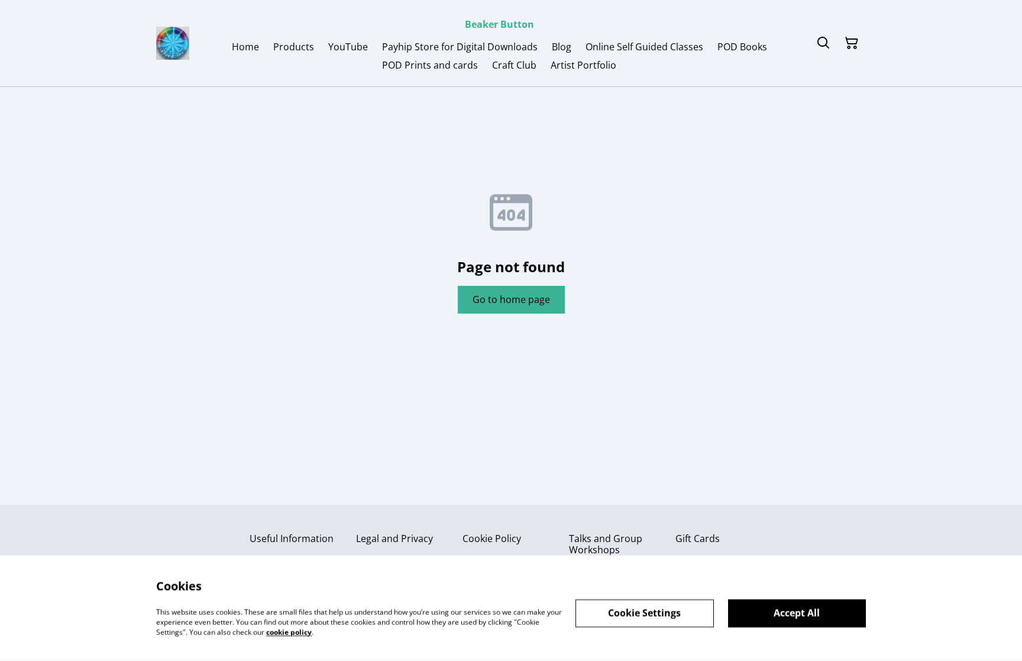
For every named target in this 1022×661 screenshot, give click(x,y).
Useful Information (292, 538)
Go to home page (511, 299)
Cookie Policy (492, 538)
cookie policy (289, 632)
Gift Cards (697, 538)
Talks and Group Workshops (605, 544)
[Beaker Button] (172, 43)
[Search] (823, 43)
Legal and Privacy (394, 538)
